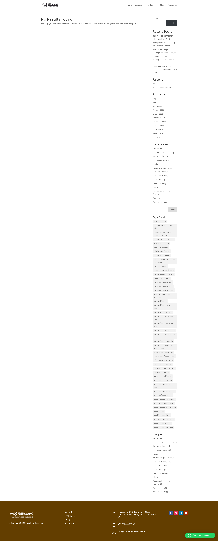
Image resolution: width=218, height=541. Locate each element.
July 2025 (156, 137)
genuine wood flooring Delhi (164, 274)
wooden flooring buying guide (164, 399)
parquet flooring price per (163, 364)
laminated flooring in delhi (163, 312)
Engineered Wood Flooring (163, 152)
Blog (162, 5)
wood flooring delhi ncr (162, 415)
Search (155, 18)
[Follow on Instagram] (176, 513)
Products (150, 5)
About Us (70, 512)
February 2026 (158, 110)
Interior (155, 164)
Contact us (172, 5)
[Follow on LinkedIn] (181, 513)
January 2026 (158, 114)
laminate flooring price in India (164, 330)
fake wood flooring (160, 266)
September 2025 (159, 129)
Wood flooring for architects (164, 419)
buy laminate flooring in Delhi (164, 239)
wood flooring (159, 411)
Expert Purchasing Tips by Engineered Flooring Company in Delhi (165, 69)
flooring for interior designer (164, 270)
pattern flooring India (161, 372)
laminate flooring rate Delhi (163, 341)
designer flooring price (162, 255)
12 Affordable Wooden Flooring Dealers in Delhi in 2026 (163, 59)
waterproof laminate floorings (164, 391)
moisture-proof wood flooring (164, 356)
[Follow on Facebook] (171, 513)
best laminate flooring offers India (164, 226)
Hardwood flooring (160, 156)
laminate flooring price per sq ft (164, 335)
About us (139, 5)
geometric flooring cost (162, 278)
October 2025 (158, 125)
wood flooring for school (162, 423)
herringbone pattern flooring (164, 290)
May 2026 (157, 98)
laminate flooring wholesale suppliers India (163, 346)
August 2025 (158, 133)
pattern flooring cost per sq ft (164, 368)
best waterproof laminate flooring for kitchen (163, 233)
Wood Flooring (159, 198)
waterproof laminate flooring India (164, 385)
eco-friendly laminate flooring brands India (164, 260)
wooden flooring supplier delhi (165, 407)
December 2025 (159, 118)
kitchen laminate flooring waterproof (162, 295)
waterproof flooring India (163, 380)
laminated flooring (160, 301)
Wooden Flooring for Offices (164, 403)
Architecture (157, 148)
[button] (200, 535)
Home (129, 5)
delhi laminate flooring (162, 251)
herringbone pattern (161, 160)
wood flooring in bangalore (163, 427)
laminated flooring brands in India (164, 306)
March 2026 (157, 106)
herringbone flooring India (163, 282)
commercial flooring (161, 247)
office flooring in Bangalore (163, 360)
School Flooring (159, 187)
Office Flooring (159, 179)
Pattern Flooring (159, 183)
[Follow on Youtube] (186, 513)
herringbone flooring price (163, 286)
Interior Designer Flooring (163, 168)
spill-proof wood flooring (163, 376)
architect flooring (160, 221)
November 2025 (159, 121)
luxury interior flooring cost (163, 352)
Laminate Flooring (160, 172)
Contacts (70, 523)
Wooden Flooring (160, 202)
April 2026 (157, 102)
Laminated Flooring (160, 175)
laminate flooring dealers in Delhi (163, 324)
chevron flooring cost (161, 243)
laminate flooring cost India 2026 (163, 317)
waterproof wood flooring (163, 395)
